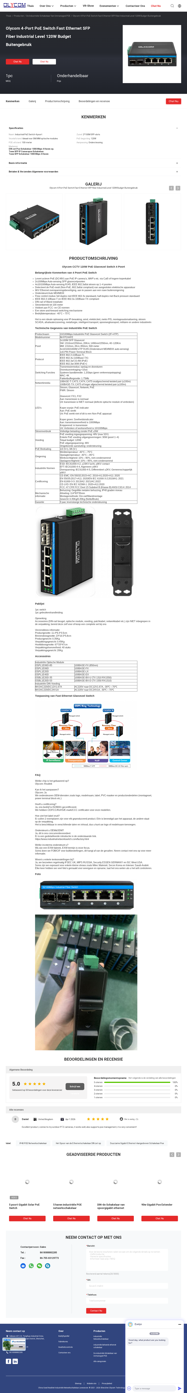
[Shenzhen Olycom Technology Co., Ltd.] (15, 4)
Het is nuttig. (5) (131, 1119)
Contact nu (96, 1310)
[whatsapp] (31, 1265)
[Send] (179, 1388)
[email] (23, 1265)
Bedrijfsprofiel (63, 1336)
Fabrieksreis (63, 1342)
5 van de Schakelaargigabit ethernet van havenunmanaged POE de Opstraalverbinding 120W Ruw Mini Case (27, 1211)
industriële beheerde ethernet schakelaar (105, 1346)
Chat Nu (17, 61)
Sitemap (78, 1384)
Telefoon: (92, 1295)
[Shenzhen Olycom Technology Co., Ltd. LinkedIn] (15, 1361)
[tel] (55, 1265)
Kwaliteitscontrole (65, 1347)
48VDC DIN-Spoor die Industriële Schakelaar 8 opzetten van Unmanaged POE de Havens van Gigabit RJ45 (69, 1211)
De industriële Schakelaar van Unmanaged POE (48, 16)
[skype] (47, 1265)
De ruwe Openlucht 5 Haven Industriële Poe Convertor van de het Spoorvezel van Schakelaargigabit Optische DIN (115, 1211)
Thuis (8, 16)
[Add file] (129, 1388)
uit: (89, 1280)
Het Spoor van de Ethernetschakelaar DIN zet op (78, 1143)
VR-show (88, 5)
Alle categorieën (100, 1361)
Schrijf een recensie (75, 1087)
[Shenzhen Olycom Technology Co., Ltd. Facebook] (8, 1361)
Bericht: (91, 1246)
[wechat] (39, 1265)
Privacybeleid (107, 1384)
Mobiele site (91, 1384)
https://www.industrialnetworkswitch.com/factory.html (62, 839)
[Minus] (179, 1324)
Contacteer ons (64, 1353)
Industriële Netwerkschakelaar (101, 1337)
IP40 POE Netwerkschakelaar (33, 1143)
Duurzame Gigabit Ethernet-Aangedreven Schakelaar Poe (137, 1143)
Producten (19, 16)
